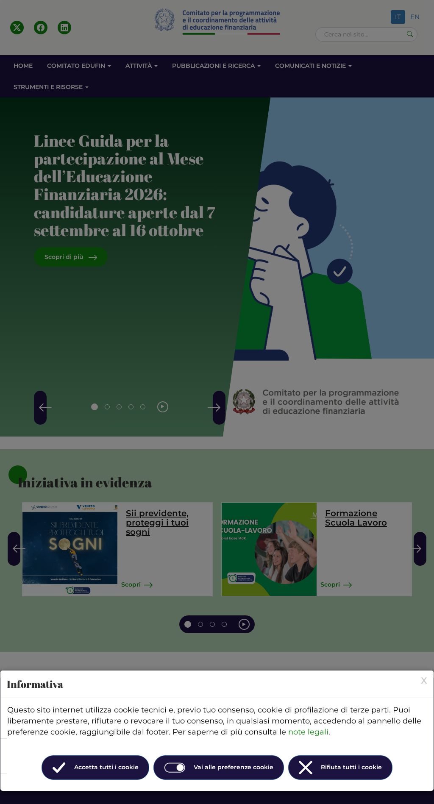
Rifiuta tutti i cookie (351, 767)
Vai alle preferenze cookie (233, 767)
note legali (308, 732)
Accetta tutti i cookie (106, 767)
